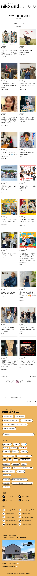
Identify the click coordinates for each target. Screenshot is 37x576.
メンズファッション (8, 456)
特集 (8, 416)
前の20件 (4, 376)
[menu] (32, 6)
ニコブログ (6, 486)
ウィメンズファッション (24, 456)
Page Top (29, 401)
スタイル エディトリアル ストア (15, 424)
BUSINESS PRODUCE (8, 566)
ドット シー (25, 496)
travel (5, 451)
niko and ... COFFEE (8, 471)
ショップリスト (26, 500)
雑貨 (4, 459)
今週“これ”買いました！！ (19, 479)
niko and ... (6, 464)
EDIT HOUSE (7, 475)
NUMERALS (15, 464)
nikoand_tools (26, 513)
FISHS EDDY (6, 467)
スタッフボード (10, 500)
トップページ (4, 397)
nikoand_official (10, 510)
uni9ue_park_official (27, 517)
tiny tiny (24, 464)
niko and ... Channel (11, 524)
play (4, 448)
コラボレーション (25, 459)
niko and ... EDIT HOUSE (9, 563)
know (13, 448)
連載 (20, 416)
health (22, 448)
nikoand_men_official (28, 510)
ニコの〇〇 (6, 479)
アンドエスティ (10, 496)
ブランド (26, 420)
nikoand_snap (10, 513)
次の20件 (33, 376)
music (14, 451)
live (23, 444)
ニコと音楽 (6, 483)
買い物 (9, 428)
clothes (6, 444)
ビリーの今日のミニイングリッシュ (22, 483)
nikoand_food (10, 517)
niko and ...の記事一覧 (15, 397)
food (15, 444)
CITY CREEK (20, 471)
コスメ (16, 459)
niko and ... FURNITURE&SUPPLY (22, 467)
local (23, 451)
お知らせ (11, 420)
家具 (10, 459)
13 (29, 381)
